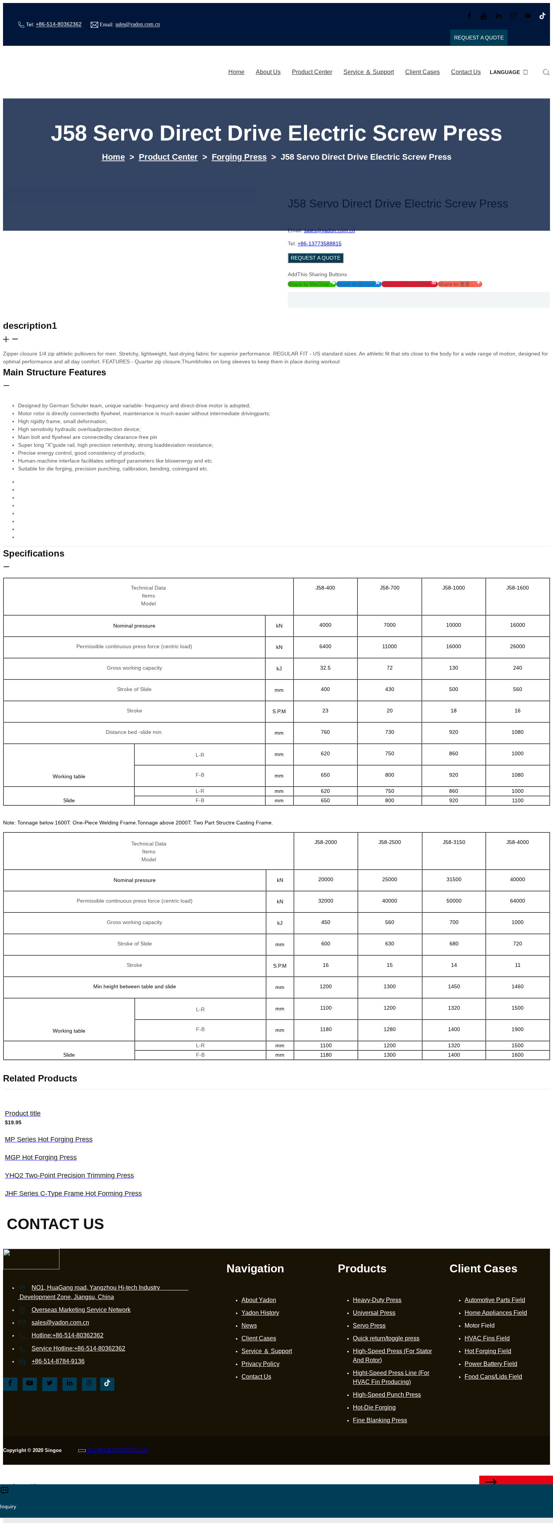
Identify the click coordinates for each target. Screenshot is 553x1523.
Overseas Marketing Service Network (81, 1310)
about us (268, 72)
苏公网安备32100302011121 (117, 1450)
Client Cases (422, 72)
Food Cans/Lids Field (493, 1376)
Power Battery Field (491, 1364)
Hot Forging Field (488, 1351)
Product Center (312, 72)
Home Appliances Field (496, 1313)
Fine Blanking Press (380, 1420)
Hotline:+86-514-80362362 (67, 1335)
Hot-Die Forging (374, 1407)
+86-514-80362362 (59, 24)
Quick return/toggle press (386, 1338)
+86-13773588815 (320, 243)
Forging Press (239, 157)
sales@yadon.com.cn (137, 24)
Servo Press (369, 1325)
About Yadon (259, 1300)
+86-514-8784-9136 (58, 1361)
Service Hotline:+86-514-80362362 (78, 1348)
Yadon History (260, 1313)
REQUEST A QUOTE (315, 258)
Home (236, 72)
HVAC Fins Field (487, 1338)
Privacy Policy (261, 1364)
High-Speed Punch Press (387, 1394)
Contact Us (466, 72)
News (249, 1325)
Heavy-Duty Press (377, 1300)
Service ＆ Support (368, 72)
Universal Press (374, 1313)
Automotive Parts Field (495, 1300)
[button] (312, 284)
